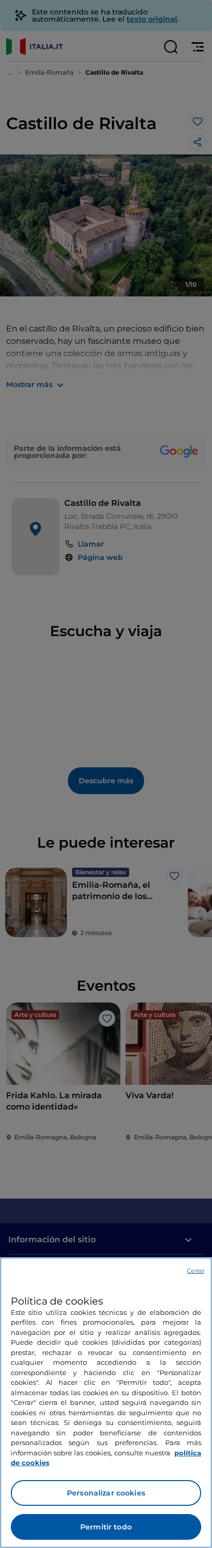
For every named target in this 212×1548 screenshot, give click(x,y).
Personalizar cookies (106, 1493)
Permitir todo (106, 1527)
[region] (106, 1402)
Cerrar (195, 1270)
